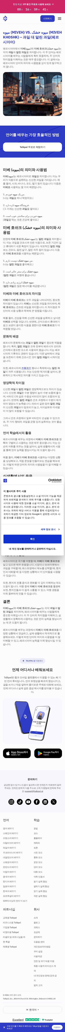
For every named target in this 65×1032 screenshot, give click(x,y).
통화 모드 (38, 857)
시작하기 (47, 18)
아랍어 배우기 (9, 872)
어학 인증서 (39, 876)
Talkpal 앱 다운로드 (34, 661)
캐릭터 (37, 843)
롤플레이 (38, 838)
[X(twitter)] (54, 802)
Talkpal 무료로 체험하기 (32, 147)
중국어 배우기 (9, 876)
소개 (36, 917)
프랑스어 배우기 (10, 838)
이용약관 (38, 956)
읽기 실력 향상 (40, 891)
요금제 (37, 932)
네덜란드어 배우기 (11, 857)
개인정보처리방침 (42, 946)
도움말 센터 (39, 941)
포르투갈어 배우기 (11, 896)
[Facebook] (37, 802)
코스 (36, 833)
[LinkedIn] (45, 802)
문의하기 (38, 937)
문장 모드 (38, 862)
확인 (32, 539)
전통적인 (26, 368)
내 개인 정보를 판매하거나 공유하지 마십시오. (32, 548)
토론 (36, 847)
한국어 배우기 (9, 891)
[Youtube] (28, 802)
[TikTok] (20, 802)
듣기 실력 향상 (40, 881)
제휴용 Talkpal (10, 946)
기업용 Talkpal (10, 927)
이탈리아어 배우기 (11, 843)
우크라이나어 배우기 (12, 852)
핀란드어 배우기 (10, 867)
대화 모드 (38, 872)
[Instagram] (11, 802)
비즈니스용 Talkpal (12, 922)
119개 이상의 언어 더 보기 (15, 900)
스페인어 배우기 (10, 833)
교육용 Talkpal (10, 917)
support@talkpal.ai (34, 791)
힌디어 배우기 (9, 881)
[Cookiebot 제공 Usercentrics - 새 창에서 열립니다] (48, 481)
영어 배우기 (8, 828)
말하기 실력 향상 (41, 886)
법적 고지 (38, 985)
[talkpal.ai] (5, 18)
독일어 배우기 (9, 847)
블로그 (37, 922)
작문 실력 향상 (40, 896)
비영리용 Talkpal (11, 932)
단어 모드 (38, 867)
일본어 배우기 (9, 886)
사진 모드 (38, 852)
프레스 (37, 927)
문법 (36, 828)
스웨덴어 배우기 (10, 862)
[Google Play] (48, 753)
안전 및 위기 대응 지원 (44, 961)
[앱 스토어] (17, 753)
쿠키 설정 (38, 951)
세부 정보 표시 (48, 529)
